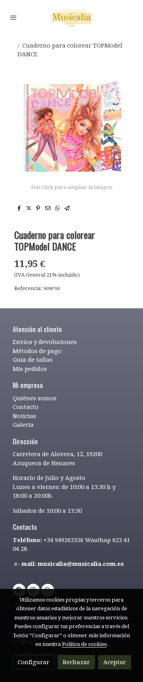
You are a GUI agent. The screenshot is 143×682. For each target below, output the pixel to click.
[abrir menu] (13, 17)
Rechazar (76, 662)
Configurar (33, 662)
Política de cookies (84, 644)
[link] (71, 17)
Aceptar (114, 662)
